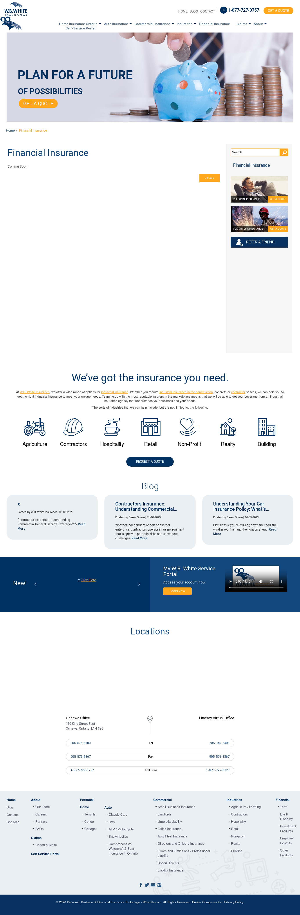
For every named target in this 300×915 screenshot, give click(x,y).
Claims (242, 24)
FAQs (39, 828)
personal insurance (246, 199)
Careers (41, 814)
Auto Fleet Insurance (172, 836)
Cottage (90, 828)
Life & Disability (286, 816)
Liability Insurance (170, 870)
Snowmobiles (118, 836)
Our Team (42, 806)
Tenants (90, 814)
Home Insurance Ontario (78, 24)
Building (236, 850)
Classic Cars (118, 814)
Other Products (286, 852)
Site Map (13, 821)
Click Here (101, 585)
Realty (235, 843)
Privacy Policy (233, 902)
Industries (184, 24)
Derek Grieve (137, 517)
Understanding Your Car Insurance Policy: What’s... (241, 506)
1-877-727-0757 (243, 10)
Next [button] (139, 584)
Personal (87, 799)
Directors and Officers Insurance (181, 843)
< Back (209, 178)
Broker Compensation (207, 902)
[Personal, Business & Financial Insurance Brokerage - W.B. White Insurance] (18, 9)
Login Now (177, 591)
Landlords (165, 814)
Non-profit (238, 836)
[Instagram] (159, 884)
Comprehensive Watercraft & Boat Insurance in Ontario (123, 848)
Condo (89, 821)
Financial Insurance (214, 24)
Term (283, 806)
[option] (34, 432)
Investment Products (288, 828)
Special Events (168, 863)
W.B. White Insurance (35, 392)
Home (183, 11)
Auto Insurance (116, 24)
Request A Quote (150, 462)
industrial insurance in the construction (186, 392)
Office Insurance (169, 828)
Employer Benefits (287, 840)
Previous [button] (35, 584)
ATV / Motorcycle (121, 829)
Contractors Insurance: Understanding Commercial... (146, 506)
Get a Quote (278, 11)
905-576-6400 (80, 743)
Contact (207, 11)
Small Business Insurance (176, 806)
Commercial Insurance (152, 24)
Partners (41, 821)
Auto (108, 807)
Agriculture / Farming (246, 806)
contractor (238, 392)
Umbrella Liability (170, 821)
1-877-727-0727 (218, 770)
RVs (112, 821)
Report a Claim (46, 844)
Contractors (239, 814)
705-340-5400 (219, 743)
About (258, 24)
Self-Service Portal (80, 28)
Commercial (162, 799)
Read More (139, 538)
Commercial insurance (248, 228)
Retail (235, 828)
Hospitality (238, 821)
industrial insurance (114, 392)
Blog (194, 11)
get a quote (278, 199)
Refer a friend (260, 242)
